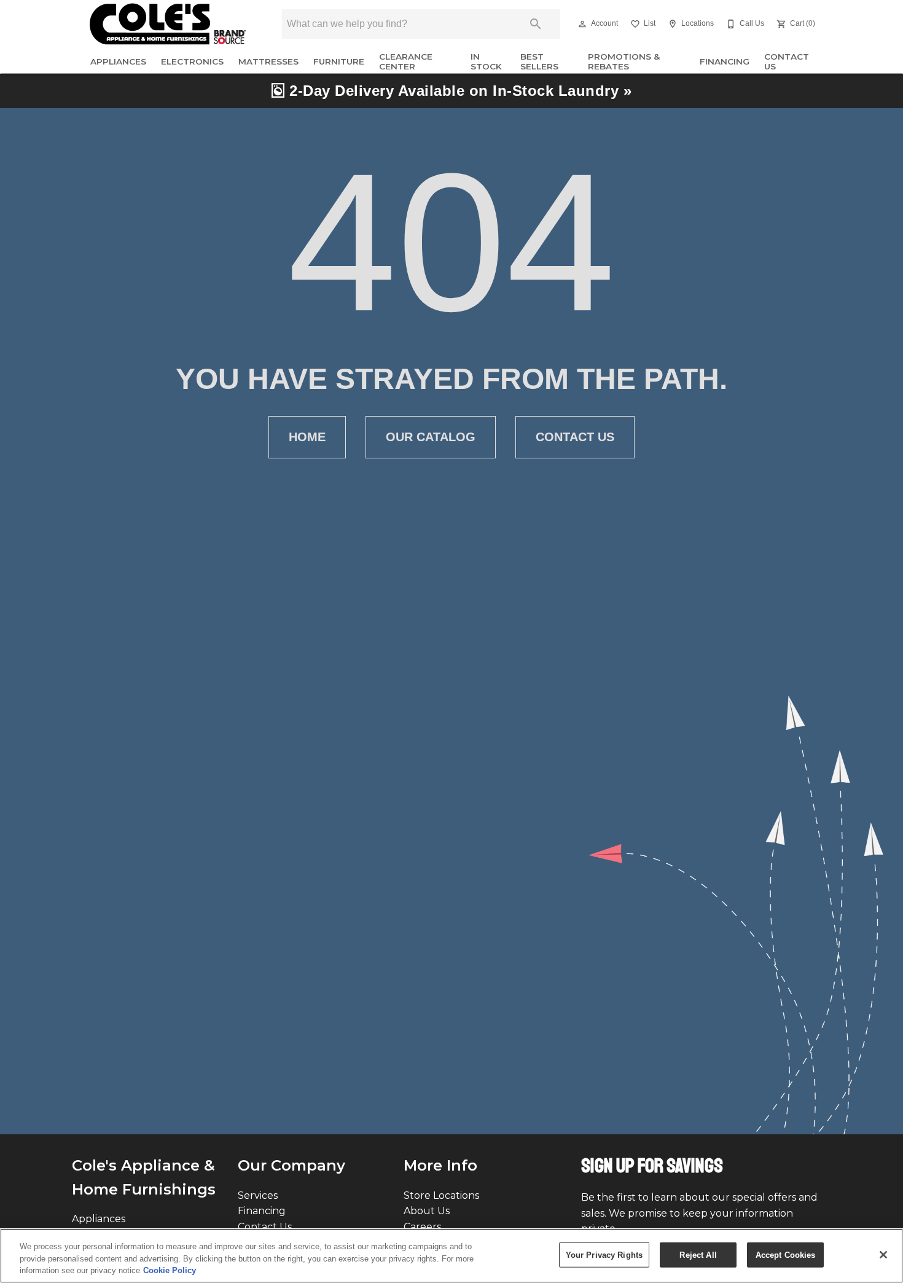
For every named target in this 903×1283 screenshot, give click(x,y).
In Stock (486, 61)
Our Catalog (430, 437)
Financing (724, 61)
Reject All (697, 1254)
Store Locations (441, 1195)
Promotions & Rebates (624, 61)
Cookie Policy (169, 1270)
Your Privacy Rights (604, 1254)
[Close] (883, 1254)
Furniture (338, 61)
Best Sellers (539, 61)
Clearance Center (405, 61)
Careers (422, 1227)
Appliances (118, 61)
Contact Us (786, 61)
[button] (582, 24)
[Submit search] (535, 24)
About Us (427, 1211)
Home (307, 437)
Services (258, 1195)
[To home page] (167, 24)
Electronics (192, 61)
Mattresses (268, 61)
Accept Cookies (786, 1254)
